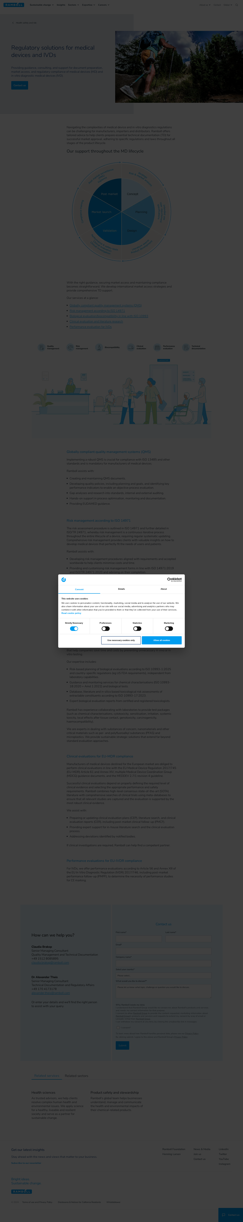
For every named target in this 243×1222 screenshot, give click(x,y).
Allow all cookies (161, 640)
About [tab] (164, 589)
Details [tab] (121, 589)
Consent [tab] (79, 589)
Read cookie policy (71, 613)
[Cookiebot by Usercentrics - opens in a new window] (169, 580)
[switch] (106, 628)
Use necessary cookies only (121, 640)
